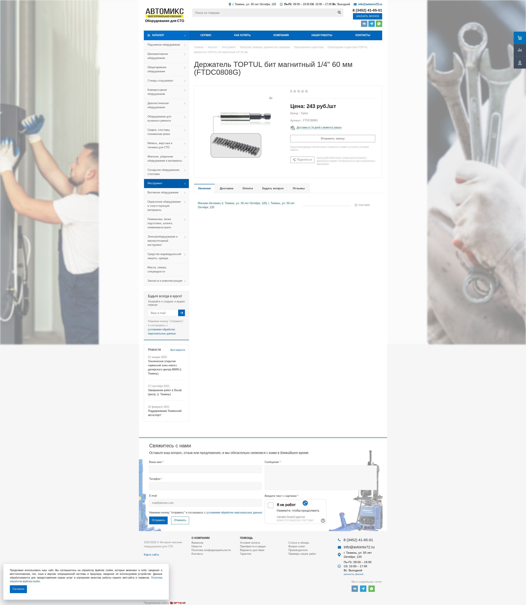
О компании (200, 538)
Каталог (158, 35)
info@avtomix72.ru (370, 4)
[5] (307, 91)
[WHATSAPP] (379, 24)
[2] (295, 91)
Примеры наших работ (302, 553)
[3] (299, 91)
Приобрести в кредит (253, 546)
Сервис (205, 35)
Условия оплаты (250, 542)
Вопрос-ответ (296, 546)
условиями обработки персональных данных (234, 512)
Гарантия (245, 553)
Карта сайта (151, 554)
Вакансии (197, 542)
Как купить (242, 35)
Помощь (246, 538)
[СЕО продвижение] (177, 603)
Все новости (178, 350)
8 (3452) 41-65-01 (367, 10)
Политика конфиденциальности (211, 550)
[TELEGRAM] (371, 24)
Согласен (18, 588)
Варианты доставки (252, 550)
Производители (298, 550)
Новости (196, 546)
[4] (303, 91)
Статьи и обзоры (298, 542)
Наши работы (321, 35)
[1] (291, 91)
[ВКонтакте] (364, 24)
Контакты (362, 35)
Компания (281, 35)
